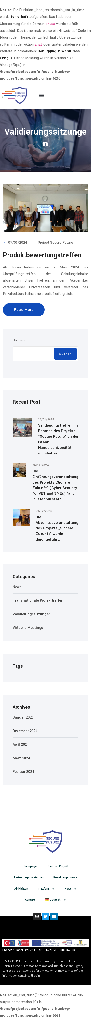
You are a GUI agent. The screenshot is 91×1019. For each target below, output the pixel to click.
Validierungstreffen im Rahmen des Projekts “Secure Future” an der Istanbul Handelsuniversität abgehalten (58, 439)
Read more (24, 309)
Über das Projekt (57, 866)
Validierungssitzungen (32, 614)
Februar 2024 (23, 771)
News (17, 587)
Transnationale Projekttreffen (38, 600)
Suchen (19, 340)
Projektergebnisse (65, 877)
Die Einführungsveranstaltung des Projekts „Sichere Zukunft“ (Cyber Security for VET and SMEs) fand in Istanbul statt (55, 485)
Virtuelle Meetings (28, 627)
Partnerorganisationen (29, 877)
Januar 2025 (23, 717)
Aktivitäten (21, 888)
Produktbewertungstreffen (42, 255)
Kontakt (30, 900)
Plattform (44, 888)
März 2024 (21, 758)
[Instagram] (37, 916)
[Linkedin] (54, 916)
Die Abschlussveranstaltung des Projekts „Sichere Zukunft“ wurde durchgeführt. (57, 528)
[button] (42, 95)
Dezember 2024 (25, 731)
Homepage (30, 866)
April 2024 (21, 744)
